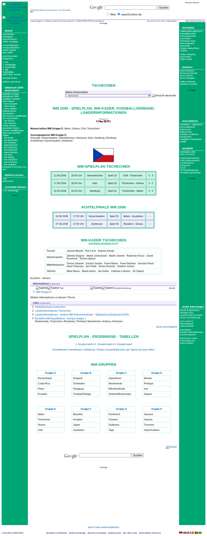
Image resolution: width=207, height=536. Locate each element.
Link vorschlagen (166, 326)
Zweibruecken (187, 163)
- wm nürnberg (10, 162)
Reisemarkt (185, 38)
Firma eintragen (187, 78)
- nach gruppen (10, 103)
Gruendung (185, 329)
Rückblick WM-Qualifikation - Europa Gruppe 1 (60, 318)
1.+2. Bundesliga (11, 190)
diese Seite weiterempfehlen (103, 527)
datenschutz (186, 132)
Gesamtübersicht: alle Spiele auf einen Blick (130, 349)
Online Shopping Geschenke (187, 55)
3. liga (5, 69)
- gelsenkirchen (10, 145)
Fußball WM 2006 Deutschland (14, 89)
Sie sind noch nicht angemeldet (162, 21)
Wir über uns (130, 533)
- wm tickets (9, 120)
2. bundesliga (9, 67)
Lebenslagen (36, 21)
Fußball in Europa (11, 94)
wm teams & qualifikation (15, 116)
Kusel (182, 167)
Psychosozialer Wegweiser (10, 57)
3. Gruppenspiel (123, 344)
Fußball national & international (59, 21)
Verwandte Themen (15, 187)
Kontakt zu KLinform (189, 134)
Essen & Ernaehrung (190, 317)
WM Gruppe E (43, 292)
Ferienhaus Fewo (188, 41)
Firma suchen (186, 75)
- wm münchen (10, 159)
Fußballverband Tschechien (50, 307)
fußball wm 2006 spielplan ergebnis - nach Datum (12, 98)
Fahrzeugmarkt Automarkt (187, 44)
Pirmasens (185, 165)
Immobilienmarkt (188, 33)
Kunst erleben (186, 343)
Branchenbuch (10, 39)
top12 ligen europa (12, 74)
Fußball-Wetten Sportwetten (9, 112)
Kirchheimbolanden (189, 170)
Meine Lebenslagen (193, 306)
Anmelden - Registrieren (191, 124)
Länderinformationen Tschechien (53, 310)
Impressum (185, 129)
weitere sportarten (11, 81)
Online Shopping (10, 41)
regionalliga (8, 72)
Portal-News (186, 136)
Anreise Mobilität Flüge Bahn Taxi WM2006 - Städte (13, 132)
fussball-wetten (10, 78)
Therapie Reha (186, 312)
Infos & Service (187, 154)
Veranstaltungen (10, 45)
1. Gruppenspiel (84, 344)
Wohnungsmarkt (188, 36)
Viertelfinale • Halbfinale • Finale (86, 349)
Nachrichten (8, 34)
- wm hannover (10, 150)
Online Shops (186, 59)
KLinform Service (14, 175)
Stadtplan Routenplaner (191, 139)
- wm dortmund (10, 140)
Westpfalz (187, 148)
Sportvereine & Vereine (191, 315)
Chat (5, 178)
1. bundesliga (9, 64)
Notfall (183, 141)
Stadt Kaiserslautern (190, 158)
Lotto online (8, 52)
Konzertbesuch (187, 340)
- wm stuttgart (9, 164)
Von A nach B (186, 321)
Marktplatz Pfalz (188, 152)
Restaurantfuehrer (11, 47)
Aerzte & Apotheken (189, 310)
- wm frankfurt (9, 142)
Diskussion (8, 181)
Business (187, 67)
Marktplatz (8, 36)
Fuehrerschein (187, 326)
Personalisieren (187, 127)
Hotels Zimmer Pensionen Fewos (11, 126)
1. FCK (5, 62)
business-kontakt (188, 84)
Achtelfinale (60, 349)
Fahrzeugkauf (186, 323)
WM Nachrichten (10, 118)
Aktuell (8, 30)
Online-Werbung (187, 81)
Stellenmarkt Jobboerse (191, 31)
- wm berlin (8, 137)
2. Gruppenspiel (104, 344)
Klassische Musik (188, 338)
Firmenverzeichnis (188, 73)
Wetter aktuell (9, 50)
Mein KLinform (190, 121)
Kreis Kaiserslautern (190, 160)
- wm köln (7, 154)
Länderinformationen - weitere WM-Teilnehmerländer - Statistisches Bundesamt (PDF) (82, 314)
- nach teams (9, 106)
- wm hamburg (10, 147)
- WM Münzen (9, 123)
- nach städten (10, 108)
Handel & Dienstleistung (191, 332)
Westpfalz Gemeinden (190, 172)
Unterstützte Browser (150, 533)
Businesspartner (188, 334)
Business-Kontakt (96, 533)
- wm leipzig (8, 157)
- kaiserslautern (10, 152)
